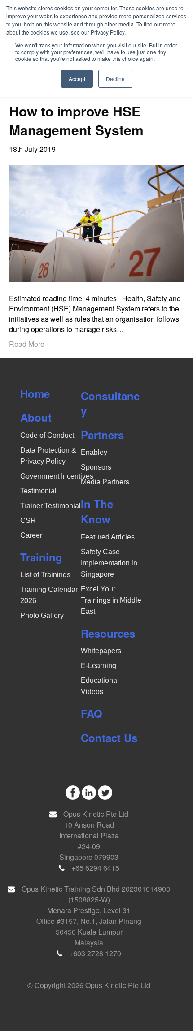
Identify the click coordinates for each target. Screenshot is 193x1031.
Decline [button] (115, 78)
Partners (102, 434)
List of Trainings (45, 574)
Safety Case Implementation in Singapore (109, 563)
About (36, 417)
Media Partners (105, 482)
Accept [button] (77, 78)
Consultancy (110, 403)
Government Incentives (56, 476)
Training (41, 557)
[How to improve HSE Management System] (96, 222)
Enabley (94, 452)
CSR (28, 520)
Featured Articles (108, 537)
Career (31, 535)
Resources (108, 633)
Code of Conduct (47, 435)
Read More (26, 344)
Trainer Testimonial (50, 505)
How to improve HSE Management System (76, 120)
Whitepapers (101, 651)
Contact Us (109, 737)
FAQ (91, 713)
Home (35, 393)
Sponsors (96, 467)
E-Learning (98, 665)
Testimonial (38, 491)
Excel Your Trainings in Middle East (111, 600)
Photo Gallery (42, 615)
